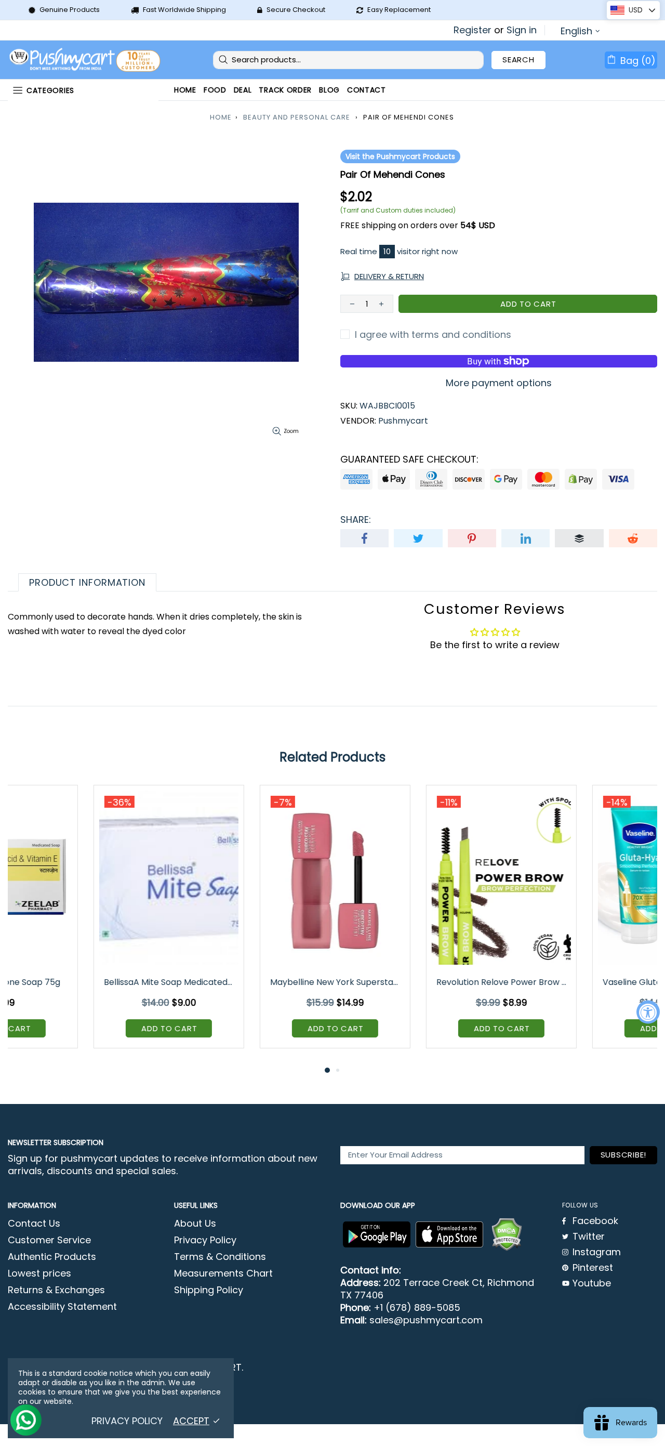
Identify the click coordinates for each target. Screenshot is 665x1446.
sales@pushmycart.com (426, 1320)
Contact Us (34, 1223)
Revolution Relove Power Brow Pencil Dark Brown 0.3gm (84, 982)
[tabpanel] (83, 924)
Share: (355, 520)
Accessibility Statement (62, 1306)
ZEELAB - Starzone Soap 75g (582, 982)
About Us (195, 1223)
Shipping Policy (208, 1290)
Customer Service (49, 1240)
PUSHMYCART (86, 60)
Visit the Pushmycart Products (400, 156)
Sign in (522, 30)
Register (472, 30)
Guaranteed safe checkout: (409, 459)
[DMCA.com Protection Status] (506, 1234)
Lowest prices (39, 1273)
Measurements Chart (223, 1273)
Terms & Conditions (220, 1257)
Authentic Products (52, 1257)
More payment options (499, 383)
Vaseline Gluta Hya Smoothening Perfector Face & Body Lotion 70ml (416, 982)
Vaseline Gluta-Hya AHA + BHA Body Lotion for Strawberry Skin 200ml (250, 982)
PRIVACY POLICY (127, 1421)
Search (518, 59)
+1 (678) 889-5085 (417, 1308)
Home (221, 117)
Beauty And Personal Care (296, 117)
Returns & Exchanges (56, 1290)
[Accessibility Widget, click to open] (648, 1012)
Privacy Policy (205, 1240)
